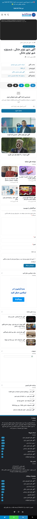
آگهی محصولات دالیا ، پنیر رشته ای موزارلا (15, 340)
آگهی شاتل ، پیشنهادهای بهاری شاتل (10, 198)
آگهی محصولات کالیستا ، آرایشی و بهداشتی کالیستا (27, 178)
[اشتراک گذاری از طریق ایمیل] (15, 85)
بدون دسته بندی (31, 443)
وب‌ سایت (33, 252)
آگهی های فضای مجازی (29, 454)
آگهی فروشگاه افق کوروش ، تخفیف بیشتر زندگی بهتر (29, 198)
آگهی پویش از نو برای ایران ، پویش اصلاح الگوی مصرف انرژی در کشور (13, 325)
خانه (33, 43)
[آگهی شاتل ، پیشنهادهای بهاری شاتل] (9, 190)
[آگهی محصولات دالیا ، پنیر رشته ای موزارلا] (31, 342)
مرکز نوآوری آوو (7, 507)
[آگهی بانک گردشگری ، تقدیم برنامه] (31, 319)
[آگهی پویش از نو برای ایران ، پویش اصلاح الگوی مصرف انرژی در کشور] (31, 327)
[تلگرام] (21, 85)
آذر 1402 (22, 68)
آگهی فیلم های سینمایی (29, 449)
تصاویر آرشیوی (31, 451)
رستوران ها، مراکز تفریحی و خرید (16, 76)
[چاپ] (9, 85)
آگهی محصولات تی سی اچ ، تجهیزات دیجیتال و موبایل (11, 179)
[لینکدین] (32, 85)
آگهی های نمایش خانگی (25, 43)
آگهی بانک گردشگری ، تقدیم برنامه (16, 317)
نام (35, 237)
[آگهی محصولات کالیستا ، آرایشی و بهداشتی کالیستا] (27, 170)
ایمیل (34, 244)
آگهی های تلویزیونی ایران (29, 438)
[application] (18, 29)
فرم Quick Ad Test (18, 8)
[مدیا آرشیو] (29, 15)
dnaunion (20, 507)
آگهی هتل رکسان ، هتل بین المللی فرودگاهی (14, 332)
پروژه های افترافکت (30, 457)
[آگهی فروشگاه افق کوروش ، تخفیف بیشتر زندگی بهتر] (27, 190)
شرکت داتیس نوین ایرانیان (18, 65)
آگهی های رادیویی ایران (29, 440)
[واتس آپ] (27, 85)
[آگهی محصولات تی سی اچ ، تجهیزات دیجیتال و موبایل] (9, 171)
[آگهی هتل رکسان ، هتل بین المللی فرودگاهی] (31, 334)
